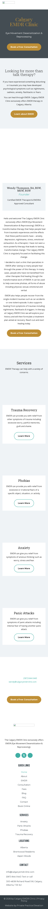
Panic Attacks (24, 826)
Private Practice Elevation (30, 905)
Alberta (24, 847)
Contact (24, 802)
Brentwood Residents (24, 852)
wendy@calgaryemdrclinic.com (22, 681)
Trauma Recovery (24, 834)
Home (24, 772)
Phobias (24, 830)
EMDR (24, 780)
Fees (24, 789)
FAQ (24, 797)
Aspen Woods (24, 856)
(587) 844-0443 (30, 678)
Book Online (24, 806)
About (24, 776)
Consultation (24, 785)
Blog (24, 793)
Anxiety (24, 821)
